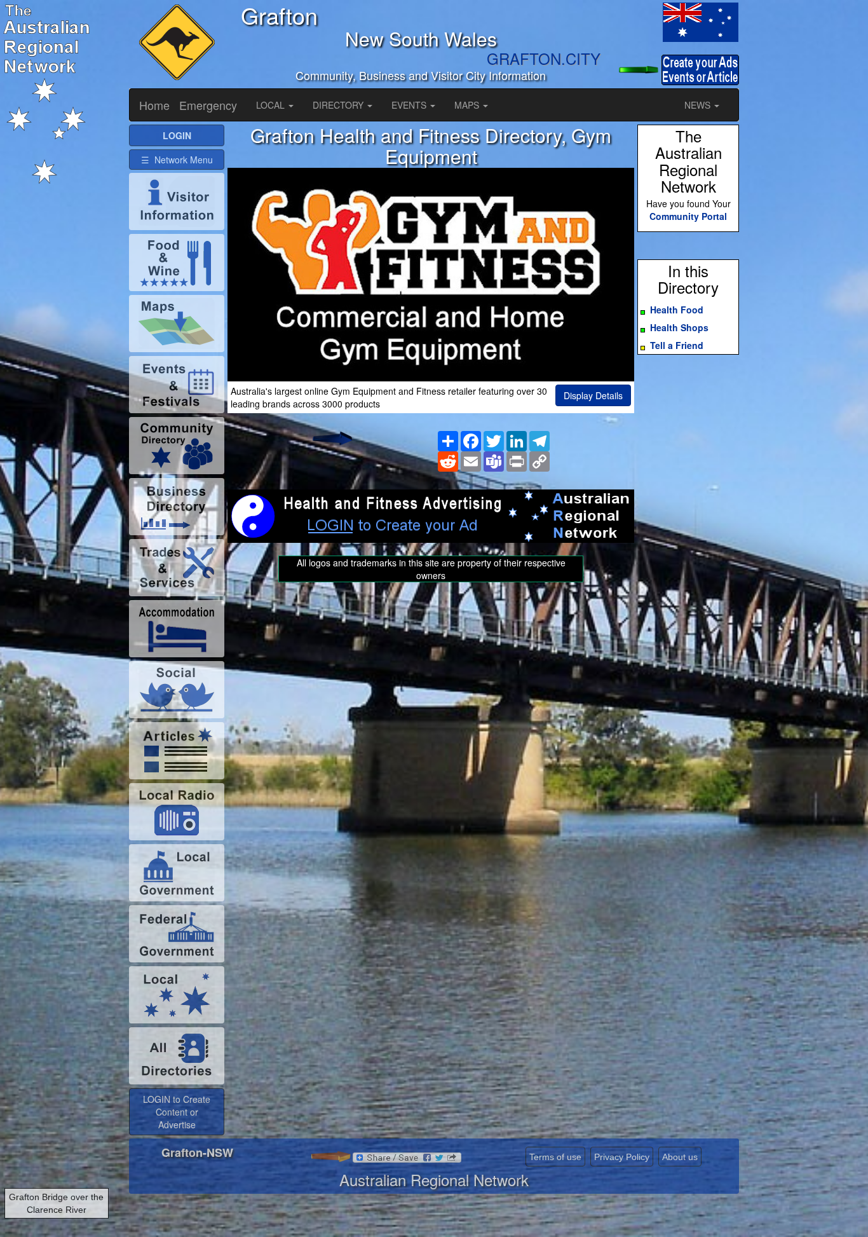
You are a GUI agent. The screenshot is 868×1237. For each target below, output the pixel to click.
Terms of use (555, 1157)
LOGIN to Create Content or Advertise (176, 1112)
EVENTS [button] (410, 105)
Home (154, 105)
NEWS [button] (698, 105)
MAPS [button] (468, 105)
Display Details (593, 395)
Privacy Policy (621, 1157)
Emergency (208, 105)
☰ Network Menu (177, 159)
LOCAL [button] (271, 105)
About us (680, 1157)
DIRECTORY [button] (339, 105)
